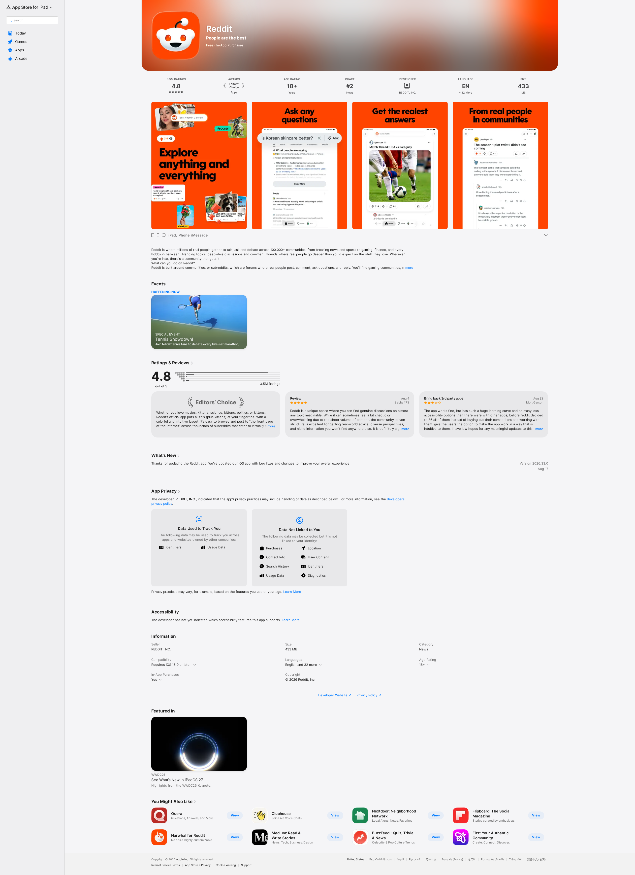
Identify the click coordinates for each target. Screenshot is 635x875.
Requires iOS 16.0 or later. (171, 665)
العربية (400, 859)
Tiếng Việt (515, 859)
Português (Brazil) (492, 859)
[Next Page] (553, 165)
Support (246, 865)
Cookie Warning (226, 865)
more (409, 267)
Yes (154, 679)
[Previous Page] (146, 165)
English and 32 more (301, 665)
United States (355, 859)
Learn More (292, 592)
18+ (422, 665)
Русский (414, 859)
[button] (32, 33)
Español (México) (380, 859)
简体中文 (430, 859)
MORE (271, 426)
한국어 (472, 859)
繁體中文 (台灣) (536, 859)
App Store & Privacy (198, 865)
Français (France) (452, 859)
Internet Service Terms (165, 865)
